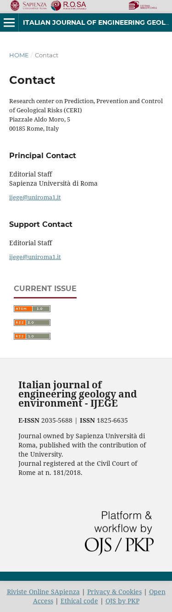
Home (19, 55)
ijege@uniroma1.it (35, 197)
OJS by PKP (122, 600)
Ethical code (79, 600)
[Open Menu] (9, 22)
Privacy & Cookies (114, 591)
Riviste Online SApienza (43, 591)
